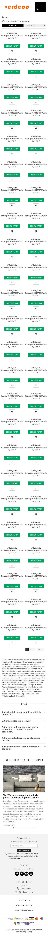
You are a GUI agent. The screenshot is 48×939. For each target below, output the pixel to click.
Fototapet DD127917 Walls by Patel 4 (36, 371)
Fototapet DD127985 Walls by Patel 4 (12, 165)
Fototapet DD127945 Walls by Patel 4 (12, 294)
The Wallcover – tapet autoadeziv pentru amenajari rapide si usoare (21, 796)
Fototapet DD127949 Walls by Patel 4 (36, 268)
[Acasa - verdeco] (16, 6)
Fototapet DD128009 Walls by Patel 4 (12, 88)
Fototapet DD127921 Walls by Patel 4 (12, 371)
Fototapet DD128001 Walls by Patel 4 (12, 114)
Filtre (13, 25)
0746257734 (25, 888)
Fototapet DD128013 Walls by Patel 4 (36, 62)
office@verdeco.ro (25, 892)
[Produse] (38, 5)
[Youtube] (26, 874)
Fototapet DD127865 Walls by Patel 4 (12, 551)
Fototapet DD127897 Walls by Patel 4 (12, 448)
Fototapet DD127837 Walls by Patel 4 (36, 628)
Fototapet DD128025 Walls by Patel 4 (12, 36)
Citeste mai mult (8, 825)
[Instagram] (31, 874)
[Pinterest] (22, 874)
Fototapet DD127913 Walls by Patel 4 (12, 397)
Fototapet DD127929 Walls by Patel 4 (12, 345)
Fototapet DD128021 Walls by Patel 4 (36, 36)
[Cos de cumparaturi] (37, 14)
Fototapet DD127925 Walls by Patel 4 (36, 345)
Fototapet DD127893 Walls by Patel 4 (36, 448)
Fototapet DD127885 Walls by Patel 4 (36, 474)
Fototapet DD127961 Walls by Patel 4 (12, 242)
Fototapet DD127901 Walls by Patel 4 (36, 422)
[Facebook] (17, 874)
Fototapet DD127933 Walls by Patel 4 (36, 319)
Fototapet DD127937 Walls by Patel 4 (12, 319)
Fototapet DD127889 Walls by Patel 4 (12, 474)
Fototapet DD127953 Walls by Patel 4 (12, 268)
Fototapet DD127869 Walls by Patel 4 (36, 525)
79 (39, 649)
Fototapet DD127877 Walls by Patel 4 (36, 500)
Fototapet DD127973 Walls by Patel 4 (36, 191)
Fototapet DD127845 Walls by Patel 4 (36, 603)
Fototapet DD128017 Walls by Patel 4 (12, 62)
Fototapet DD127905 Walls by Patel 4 (12, 422)
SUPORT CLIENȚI (23, 905)
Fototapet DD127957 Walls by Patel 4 (36, 242)
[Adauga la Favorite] (12, 51)
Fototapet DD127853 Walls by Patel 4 (36, 577)
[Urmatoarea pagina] (42, 649)
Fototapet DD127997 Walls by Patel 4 (36, 114)
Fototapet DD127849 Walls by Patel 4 (12, 603)
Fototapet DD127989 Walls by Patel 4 (36, 139)
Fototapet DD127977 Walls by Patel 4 (12, 191)
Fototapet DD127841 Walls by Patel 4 (12, 628)
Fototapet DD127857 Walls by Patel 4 (12, 577)
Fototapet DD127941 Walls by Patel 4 (36, 294)
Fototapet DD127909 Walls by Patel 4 (36, 397)
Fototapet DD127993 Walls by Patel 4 (12, 139)
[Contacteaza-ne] (38, 9)
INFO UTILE (23, 900)
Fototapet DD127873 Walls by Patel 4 (12, 525)
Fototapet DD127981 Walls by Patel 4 (36, 165)
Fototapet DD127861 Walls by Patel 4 (36, 551)
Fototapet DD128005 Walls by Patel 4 (36, 88)
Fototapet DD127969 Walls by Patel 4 (12, 217)
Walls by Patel (12, 33)
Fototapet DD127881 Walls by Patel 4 (12, 500)
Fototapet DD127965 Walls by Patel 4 (36, 217)
